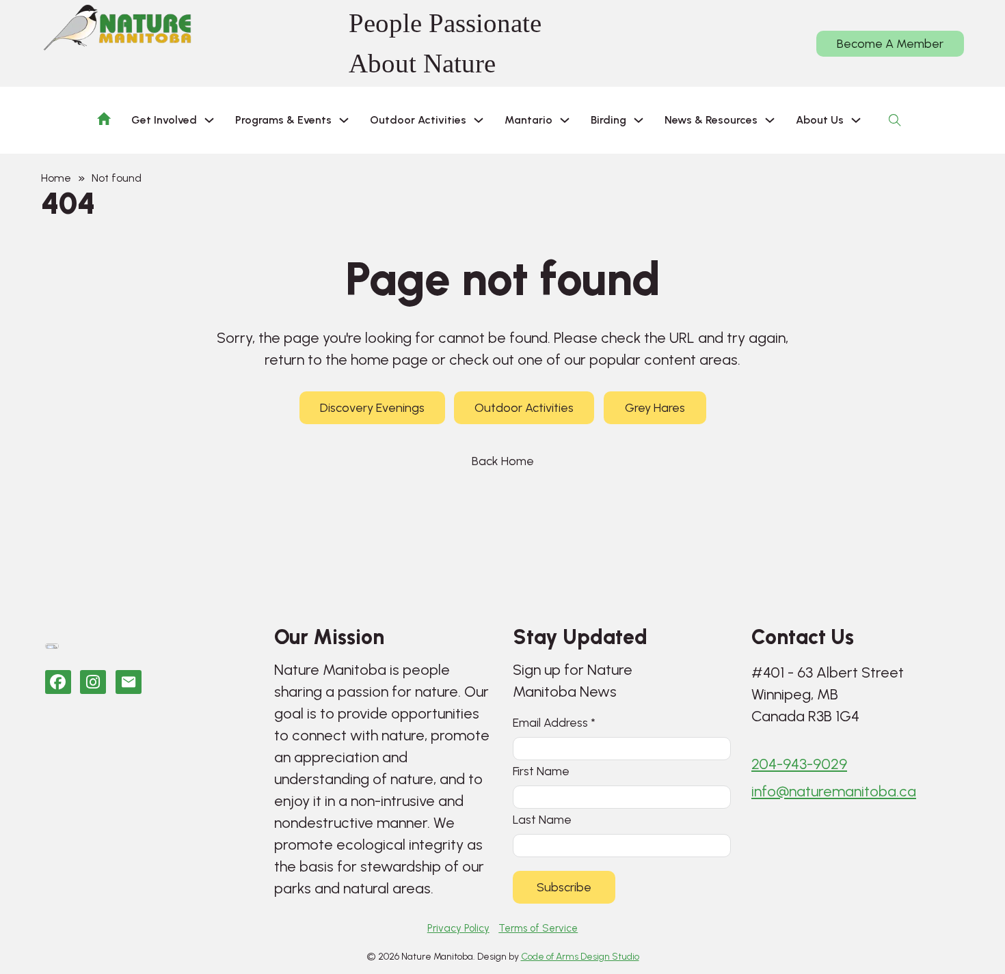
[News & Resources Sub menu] (769, 120)
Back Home (503, 461)
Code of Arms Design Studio (580, 956)
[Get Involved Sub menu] (209, 120)
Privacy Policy (458, 928)
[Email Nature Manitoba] (129, 682)
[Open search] (895, 120)
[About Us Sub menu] (855, 120)
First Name (541, 771)
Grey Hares (655, 407)
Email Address (554, 722)
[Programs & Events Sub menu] (343, 120)
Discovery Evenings (372, 407)
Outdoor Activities (524, 407)
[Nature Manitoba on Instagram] (93, 682)
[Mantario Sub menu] (564, 120)
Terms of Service (538, 928)
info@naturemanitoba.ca (833, 791)
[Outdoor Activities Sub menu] (478, 120)
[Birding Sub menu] (638, 120)
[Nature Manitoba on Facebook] (58, 682)
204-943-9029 (799, 764)
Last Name (542, 819)
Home (56, 177)
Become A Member (890, 43)
